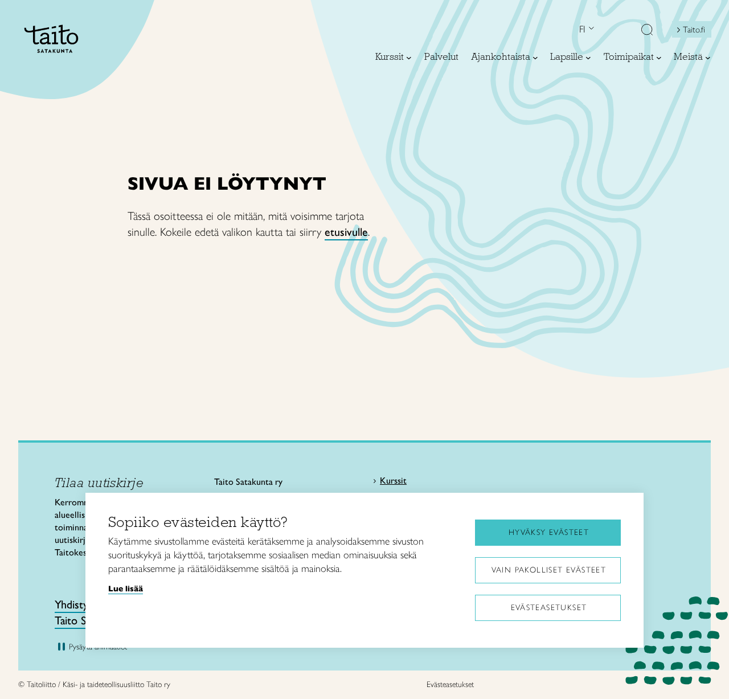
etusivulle (346, 232)
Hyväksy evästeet (549, 532)
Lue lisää (125, 588)
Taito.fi (694, 29)
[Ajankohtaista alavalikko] (535, 57)
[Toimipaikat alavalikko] (659, 57)
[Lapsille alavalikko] (588, 57)
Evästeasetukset (549, 607)
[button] (647, 31)
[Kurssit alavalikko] (409, 57)
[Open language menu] (590, 29)
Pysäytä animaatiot (98, 647)
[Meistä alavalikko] (708, 57)
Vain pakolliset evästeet (549, 570)
